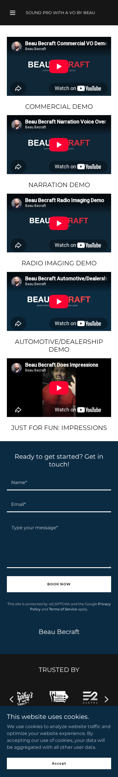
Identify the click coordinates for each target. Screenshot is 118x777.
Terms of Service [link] (63, 609)
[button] (12, 12)
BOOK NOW (59, 584)
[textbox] (59, 482)
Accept (59, 763)
